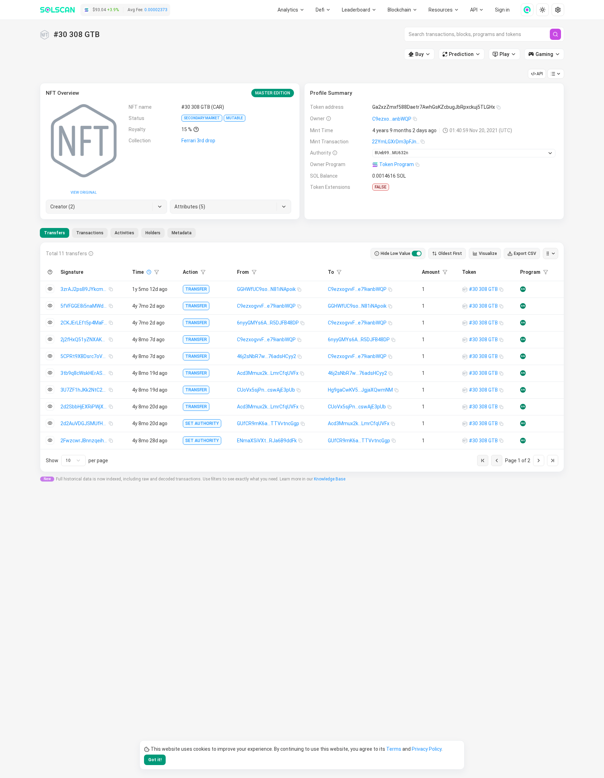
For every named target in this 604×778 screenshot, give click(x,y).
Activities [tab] (124, 232)
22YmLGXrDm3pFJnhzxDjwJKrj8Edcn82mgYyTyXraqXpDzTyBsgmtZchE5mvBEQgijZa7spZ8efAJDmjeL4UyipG (396, 141)
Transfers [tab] (54, 232)
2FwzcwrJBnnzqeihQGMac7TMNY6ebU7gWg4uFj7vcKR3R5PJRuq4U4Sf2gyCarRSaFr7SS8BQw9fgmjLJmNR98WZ (84, 440)
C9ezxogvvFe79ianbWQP (357, 289)
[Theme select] (542, 9)
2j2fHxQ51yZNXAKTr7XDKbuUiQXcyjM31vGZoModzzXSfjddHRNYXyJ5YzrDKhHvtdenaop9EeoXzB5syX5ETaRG (84, 339)
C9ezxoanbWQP (391, 119)
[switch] (417, 253)
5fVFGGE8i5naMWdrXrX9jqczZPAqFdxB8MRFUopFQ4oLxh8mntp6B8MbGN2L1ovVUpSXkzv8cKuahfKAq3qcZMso (84, 306)
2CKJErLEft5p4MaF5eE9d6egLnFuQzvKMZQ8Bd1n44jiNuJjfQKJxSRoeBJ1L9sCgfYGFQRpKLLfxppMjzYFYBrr (84, 323)
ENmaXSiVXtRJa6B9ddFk (267, 440)
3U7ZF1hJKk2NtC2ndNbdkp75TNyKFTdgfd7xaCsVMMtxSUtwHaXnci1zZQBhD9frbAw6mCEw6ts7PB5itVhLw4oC (84, 390)
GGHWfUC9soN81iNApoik (266, 289)
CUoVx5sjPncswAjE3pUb (266, 390)
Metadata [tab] (182, 232)
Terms (393, 749)
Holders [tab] (152, 232)
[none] (524, 9)
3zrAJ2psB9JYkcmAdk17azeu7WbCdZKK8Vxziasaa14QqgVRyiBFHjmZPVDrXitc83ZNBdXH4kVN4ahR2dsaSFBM (84, 289)
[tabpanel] (302, 357)
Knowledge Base (329, 479)
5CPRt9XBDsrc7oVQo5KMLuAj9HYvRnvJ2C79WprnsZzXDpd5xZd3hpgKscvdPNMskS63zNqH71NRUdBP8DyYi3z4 (84, 356)
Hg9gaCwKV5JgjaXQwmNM (360, 390)
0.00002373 (155, 9)
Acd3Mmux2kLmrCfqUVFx (268, 373)
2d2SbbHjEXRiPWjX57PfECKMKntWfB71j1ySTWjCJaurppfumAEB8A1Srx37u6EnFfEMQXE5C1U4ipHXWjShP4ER (84, 406)
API (540, 73)
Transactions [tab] (89, 232)
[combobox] (73, 460)
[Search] (555, 34)
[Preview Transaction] (50, 289)
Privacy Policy (426, 749)
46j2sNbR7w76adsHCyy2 (266, 356)
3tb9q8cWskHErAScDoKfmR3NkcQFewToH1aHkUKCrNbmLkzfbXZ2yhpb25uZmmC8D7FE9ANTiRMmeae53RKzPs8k (84, 373)
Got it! (154, 759)
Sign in (502, 10)
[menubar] (403, 10)
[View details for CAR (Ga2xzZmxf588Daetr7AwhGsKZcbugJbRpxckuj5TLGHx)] (465, 289)
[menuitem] (291, 9)
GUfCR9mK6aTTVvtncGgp (268, 423)
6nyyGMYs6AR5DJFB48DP (268, 323)
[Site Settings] (558, 9)
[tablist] (118, 233)
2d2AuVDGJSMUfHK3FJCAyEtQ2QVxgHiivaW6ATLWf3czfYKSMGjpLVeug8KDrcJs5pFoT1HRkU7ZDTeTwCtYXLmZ (84, 423)
